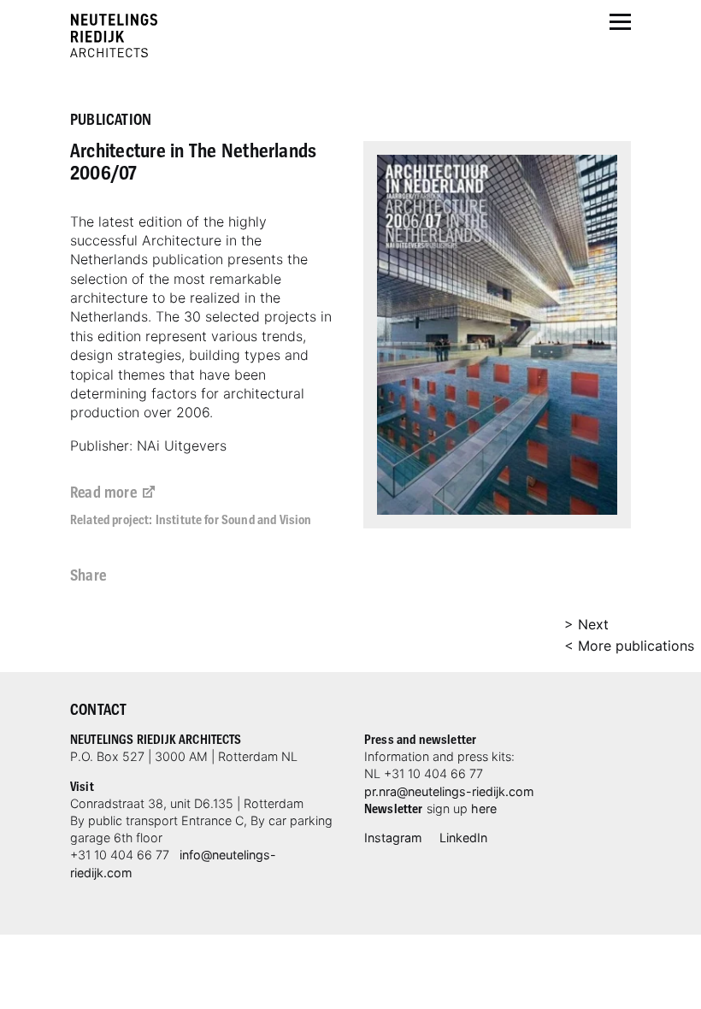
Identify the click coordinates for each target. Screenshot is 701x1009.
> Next (586, 624)
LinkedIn (463, 837)
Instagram (393, 837)
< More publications (629, 645)
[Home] (113, 35)
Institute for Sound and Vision (234, 519)
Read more (103, 491)
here (484, 808)
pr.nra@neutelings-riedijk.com (449, 791)
